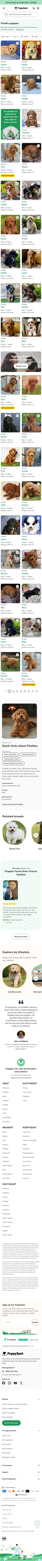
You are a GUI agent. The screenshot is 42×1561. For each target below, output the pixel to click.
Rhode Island (27, 1174)
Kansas (5, 1144)
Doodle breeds (14, 992)
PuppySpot (5, 1346)
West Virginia (7, 1235)
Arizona (25, 1088)
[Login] (38, 8)
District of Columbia (29, 1140)
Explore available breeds (10, 1408)
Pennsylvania (27, 1170)
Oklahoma (26, 1096)
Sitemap (4, 1518)
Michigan (5, 1149)
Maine (25, 1144)
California (5, 1088)
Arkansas (5, 1193)
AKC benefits (6, 1444)
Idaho (4, 1096)
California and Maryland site (11, 1527)
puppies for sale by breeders (21, 1077)
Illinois (4, 1132)
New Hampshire (28, 1157)
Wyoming (5, 1121)
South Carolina (7, 1222)
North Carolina (7, 1218)
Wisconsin (6, 1178)
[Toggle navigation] (3, 8)
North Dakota (7, 1166)
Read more (20, 29)
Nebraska (5, 1161)
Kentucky (5, 1205)
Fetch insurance (7, 1448)
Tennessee (6, 1226)
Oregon (5, 1109)
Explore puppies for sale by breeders (15, 1404)
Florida (4, 1197)
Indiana (4, 1136)
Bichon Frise (14, 848)
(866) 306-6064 (11, 1371)
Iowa (4, 1140)
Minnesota (6, 1153)
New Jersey (27, 1161)
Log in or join (6, 1436)
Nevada (5, 1105)
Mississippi (6, 1214)
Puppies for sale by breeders (19, 1346)
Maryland (26, 1149)
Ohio (4, 1170)
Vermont (26, 1178)
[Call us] (33, 8)
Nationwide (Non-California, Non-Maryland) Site (18, 1531)
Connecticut (27, 1132)
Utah (4, 1113)
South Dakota (7, 1174)
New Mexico (27, 1092)
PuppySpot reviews (8, 1457)
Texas (25, 1100)
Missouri (5, 1157)
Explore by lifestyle (8, 1413)
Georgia (5, 1201)
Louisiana (5, 1210)
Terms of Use (6, 1510)
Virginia (5, 1231)
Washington (6, 1117)
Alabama (5, 1189)
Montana (5, 1100)
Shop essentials (7, 1417)
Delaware (26, 1136)
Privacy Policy (7, 1514)
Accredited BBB (7, 1523)
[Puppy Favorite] (17, 43)
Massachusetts (28, 1153)
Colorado (5, 1092)
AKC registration (7, 1440)
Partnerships (6, 1453)
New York (26, 1166)
